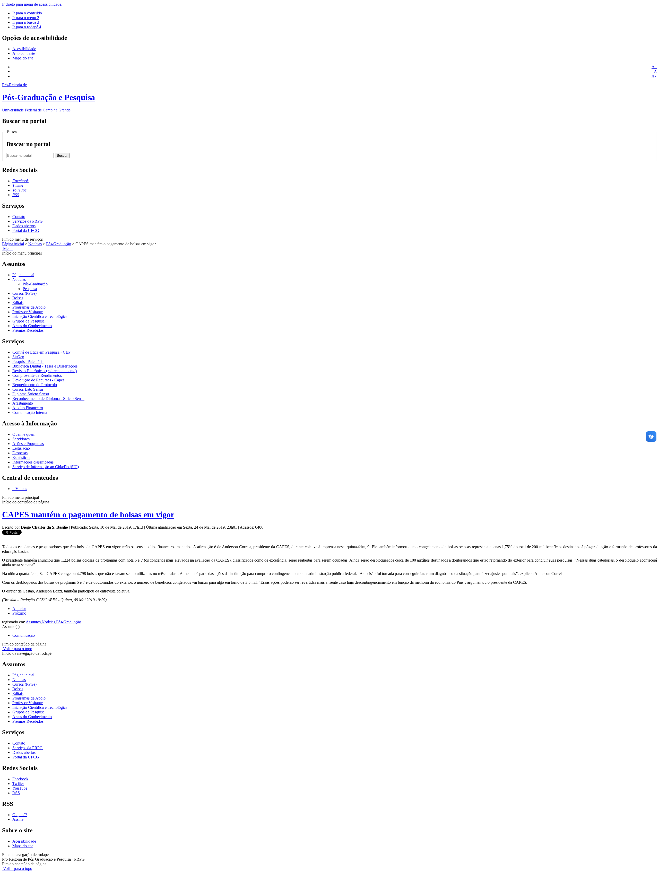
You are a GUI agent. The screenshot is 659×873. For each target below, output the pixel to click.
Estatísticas (21, 457)
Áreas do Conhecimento (32, 326)
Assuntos (33, 622)
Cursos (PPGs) (24, 293)
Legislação (21, 448)
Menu (7, 248)
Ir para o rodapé (26, 27)
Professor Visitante (27, 312)
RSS (16, 793)
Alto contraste (23, 53)
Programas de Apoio (29, 307)
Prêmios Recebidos (28, 330)
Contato (18, 216)
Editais (17, 302)
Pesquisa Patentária (28, 361)
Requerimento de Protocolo (34, 384)
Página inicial (13, 244)
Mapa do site (22, 58)
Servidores (21, 439)
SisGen (18, 357)
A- (654, 76)
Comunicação (23, 635)
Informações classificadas (33, 462)
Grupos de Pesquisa (28, 321)
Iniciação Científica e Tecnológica (39, 316)
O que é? (19, 815)
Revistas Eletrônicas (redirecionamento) (44, 371)
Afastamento (22, 403)
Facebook (20, 779)
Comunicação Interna (29, 412)
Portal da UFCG (25, 230)
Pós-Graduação (58, 244)
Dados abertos (24, 226)
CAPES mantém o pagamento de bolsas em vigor (88, 514)
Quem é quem (23, 434)
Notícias (35, 244)
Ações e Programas (28, 443)
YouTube (19, 788)
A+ (654, 67)
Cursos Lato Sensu (27, 389)
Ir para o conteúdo (28, 13)
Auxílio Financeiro (27, 408)
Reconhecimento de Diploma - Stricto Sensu (48, 398)
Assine (17, 819)
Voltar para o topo (17, 649)
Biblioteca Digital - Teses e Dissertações (44, 366)
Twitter (18, 783)
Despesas (20, 453)
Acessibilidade (24, 49)
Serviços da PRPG (27, 221)
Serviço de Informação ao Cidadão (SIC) (45, 467)
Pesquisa (30, 288)
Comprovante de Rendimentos (37, 375)
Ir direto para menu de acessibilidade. (32, 4)
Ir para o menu (25, 17)
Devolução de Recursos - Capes (38, 380)
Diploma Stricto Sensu (30, 394)
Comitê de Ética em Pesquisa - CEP (41, 352)
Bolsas (17, 298)
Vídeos (20, 488)
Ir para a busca (25, 22)
